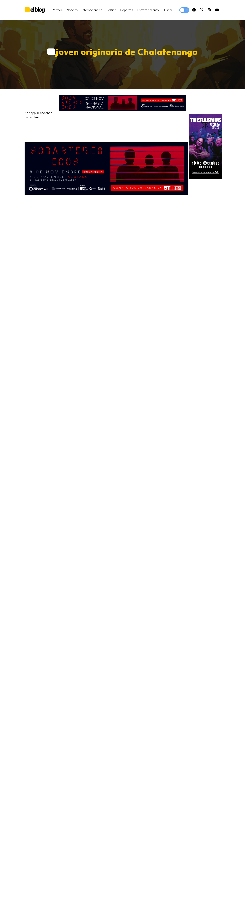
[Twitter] (202, 10)
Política (111, 10)
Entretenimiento (148, 10)
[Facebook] (194, 10)
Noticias (72, 10)
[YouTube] (217, 10)
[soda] (122, 103)
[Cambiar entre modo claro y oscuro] (184, 10)
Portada (57, 10)
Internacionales (92, 10)
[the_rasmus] (205, 146)
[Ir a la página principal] (35, 10)
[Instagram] (209, 10)
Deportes (126, 10)
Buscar (167, 10)
